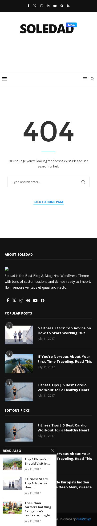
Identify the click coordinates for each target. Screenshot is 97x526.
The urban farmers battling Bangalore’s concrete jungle (37, 509)
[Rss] (68, 6)
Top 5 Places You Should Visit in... (37, 461)
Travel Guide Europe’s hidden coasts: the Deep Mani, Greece (65, 484)
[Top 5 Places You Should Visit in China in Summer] (12, 463)
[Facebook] (28, 6)
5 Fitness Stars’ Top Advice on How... (36, 483)
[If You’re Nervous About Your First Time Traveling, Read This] (19, 363)
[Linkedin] (48, 6)
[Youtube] (55, 6)
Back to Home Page (48, 202)
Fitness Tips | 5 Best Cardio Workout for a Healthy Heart (63, 387)
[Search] (92, 79)
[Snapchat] (62, 6)
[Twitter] (34, 6)
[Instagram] (41, 6)
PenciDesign (83, 519)
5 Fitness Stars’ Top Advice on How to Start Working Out (64, 330)
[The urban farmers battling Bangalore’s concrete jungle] (12, 507)
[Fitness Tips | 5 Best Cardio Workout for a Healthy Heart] (19, 392)
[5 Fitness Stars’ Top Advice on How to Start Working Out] (19, 335)
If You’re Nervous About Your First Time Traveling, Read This (65, 359)
